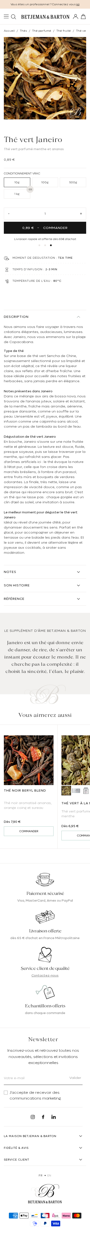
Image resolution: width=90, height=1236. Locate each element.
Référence (14, 599)
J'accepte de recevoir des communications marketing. (35, 1095)
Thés (23, 30)
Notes (10, 572)
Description (16, 317)
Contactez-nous (45, 975)
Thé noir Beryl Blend (25, 790)
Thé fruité (63, 30)
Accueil (9, 30)
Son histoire (17, 585)
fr (40, 1175)
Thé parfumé (41, 30)
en (49, 1175)
